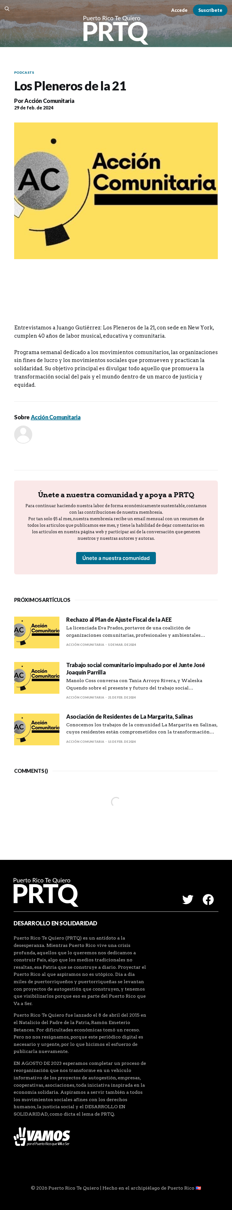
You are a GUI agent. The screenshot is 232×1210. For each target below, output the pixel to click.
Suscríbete (210, 10)
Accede (179, 10)
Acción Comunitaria (49, 100)
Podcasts (24, 72)
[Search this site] (7, 9)
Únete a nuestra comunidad (116, 558)
